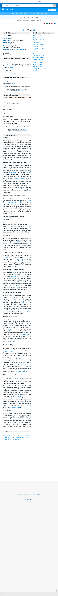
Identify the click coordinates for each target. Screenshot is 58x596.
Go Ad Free (3, 592)
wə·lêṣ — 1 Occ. (38, 46)
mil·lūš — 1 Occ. (38, 53)
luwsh (9, 64)
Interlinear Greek (8, 434)
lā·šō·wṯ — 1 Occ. (38, 52)
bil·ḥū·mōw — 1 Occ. (39, 66)
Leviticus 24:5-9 (15, 285)
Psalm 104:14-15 (9, 352)
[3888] (2, 269)
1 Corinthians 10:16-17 (20, 364)
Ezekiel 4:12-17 (25, 303)
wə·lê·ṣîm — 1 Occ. (38, 48)
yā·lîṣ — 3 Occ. (37, 50)
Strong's (6, 23)
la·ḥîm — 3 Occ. (37, 62)
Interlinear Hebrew (23, 434)
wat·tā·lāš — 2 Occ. (38, 55)
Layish (11, 67)
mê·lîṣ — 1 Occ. (37, 37)
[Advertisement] (29, 471)
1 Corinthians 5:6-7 (24, 334)
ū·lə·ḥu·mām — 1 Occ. (39, 68)
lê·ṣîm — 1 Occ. (37, 35)
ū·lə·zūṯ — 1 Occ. (38, 59)
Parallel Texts (16, 439)
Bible (3, 23)
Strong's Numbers (9, 436)
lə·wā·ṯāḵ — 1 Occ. (38, 57)
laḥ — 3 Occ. (36, 61)
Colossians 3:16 (20, 396)
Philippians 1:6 (15, 407)
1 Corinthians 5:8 (21, 371)
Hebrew (10, 23)
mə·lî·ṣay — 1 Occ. (38, 39)
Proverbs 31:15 (25, 312)
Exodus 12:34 (12, 172)
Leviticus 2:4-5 (15, 276)
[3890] (56, 269)
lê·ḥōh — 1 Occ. (37, 64)
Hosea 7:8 (16, 299)
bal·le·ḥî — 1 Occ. (38, 70)
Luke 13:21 (7, 329)
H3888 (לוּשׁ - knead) (19, 49)
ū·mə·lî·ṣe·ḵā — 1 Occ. (40, 42)
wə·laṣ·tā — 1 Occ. (38, 44)
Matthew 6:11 (23, 189)
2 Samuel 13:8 (21, 202)
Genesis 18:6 (19, 178)
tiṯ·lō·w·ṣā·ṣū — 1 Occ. (39, 41)
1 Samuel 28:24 (12, 202)
